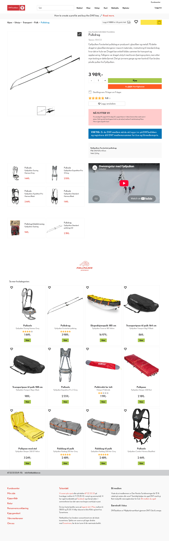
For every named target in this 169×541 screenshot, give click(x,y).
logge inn (135, 132)
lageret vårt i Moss (88, 507)
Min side (11, 493)
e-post (70, 493)
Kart (105, 8)
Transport (27, 22)
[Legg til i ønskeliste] (11, 287)
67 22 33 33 (90, 493)
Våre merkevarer (15, 518)
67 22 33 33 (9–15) (14, 473)
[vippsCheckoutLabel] (135, 86)
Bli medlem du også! (148, 498)
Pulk (36, 22)
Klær (88, 8)
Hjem (9, 22)
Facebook (80, 498)
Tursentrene (67, 523)
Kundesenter (155, 2)
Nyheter (126, 8)
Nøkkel (80, 8)
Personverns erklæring (17, 508)
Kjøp (135, 80)
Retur (10, 503)
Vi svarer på (63, 493)
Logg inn (158, 8)
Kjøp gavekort (13, 513)
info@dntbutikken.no (32, 473)
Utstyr (97, 8)
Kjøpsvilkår (12, 498)
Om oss (10, 523)
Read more (108, 15)
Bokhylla (115, 8)
